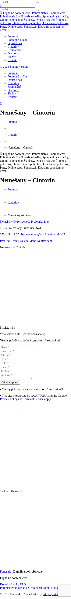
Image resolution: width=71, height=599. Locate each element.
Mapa (32, 240)
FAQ (23, 584)
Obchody (13, 53)
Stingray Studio (52, 594)
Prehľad (5, 240)
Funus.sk (13, 36)
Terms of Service (33, 399)
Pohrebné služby (17, 39)
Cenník (14, 240)
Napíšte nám (44, 240)
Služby (12, 56)
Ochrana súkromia (39, 587)
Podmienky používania (13, 587)
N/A (63, 234)
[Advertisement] (35, 287)
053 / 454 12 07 (10, 234)
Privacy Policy (8, 399)
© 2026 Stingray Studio (14, 66)
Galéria (24, 240)
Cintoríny (13, 46)
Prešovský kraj (40, 221)
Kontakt (12, 60)
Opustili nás (15, 43)
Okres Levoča (21, 221)
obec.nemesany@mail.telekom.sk (40, 234)
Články (14, 584)
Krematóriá (14, 50)
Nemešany (6, 221)
